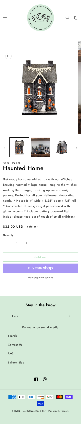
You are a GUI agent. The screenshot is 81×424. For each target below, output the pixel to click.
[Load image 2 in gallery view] (40, 147)
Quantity (8, 235)
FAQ (11, 353)
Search (12, 336)
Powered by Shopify (58, 410)
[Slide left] (4, 148)
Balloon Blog (16, 362)
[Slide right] (76, 148)
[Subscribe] (68, 316)
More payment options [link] (40, 277)
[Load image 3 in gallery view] (61, 147)
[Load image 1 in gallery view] (19, 147)
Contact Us (15, 345)
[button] (5, 17)
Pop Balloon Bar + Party (35, 410)
